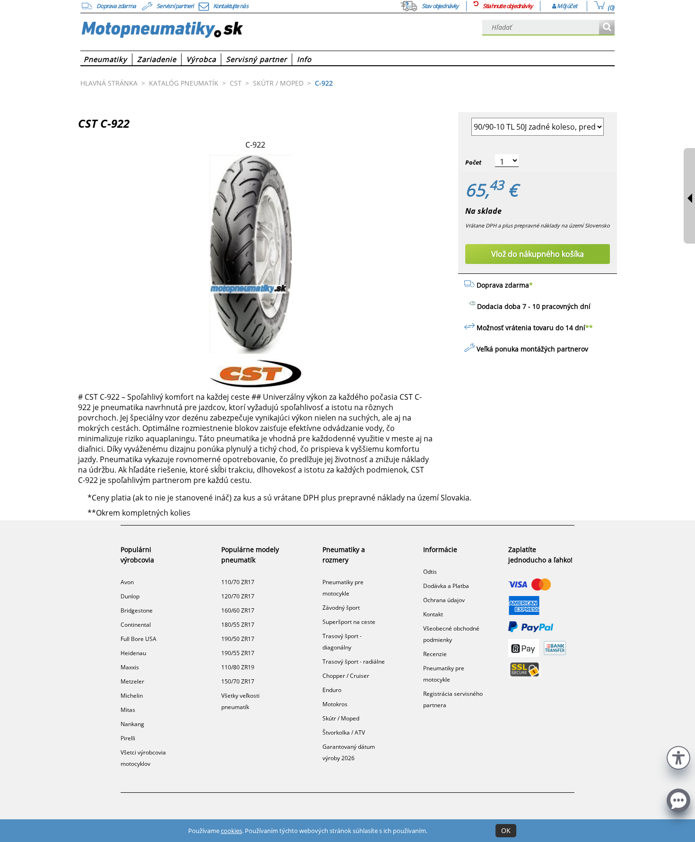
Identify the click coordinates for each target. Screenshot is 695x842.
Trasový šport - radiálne (353, 662)
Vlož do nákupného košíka (537, 254)
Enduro (331, 690)
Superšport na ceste (348, 622)
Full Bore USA (138, 639)
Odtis (430, 572)
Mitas (128, 710)
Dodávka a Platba (446, 586)
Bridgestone (137, 610)
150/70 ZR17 (237, 681)
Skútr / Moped (340, 718)
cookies (231, 830)
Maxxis (130, 667)
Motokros (335, 704)
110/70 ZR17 (237, 582)
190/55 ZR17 (237, 653)
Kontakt (433, 614)
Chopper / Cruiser (345, 676)
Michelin (132, 696)
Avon (127, 582)
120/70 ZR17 (237, 596)
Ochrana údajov (444, 600)
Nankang (132, 724)
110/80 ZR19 (237, 667)
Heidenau (133, 653)
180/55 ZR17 (237, 625)
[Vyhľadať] (607, 27)
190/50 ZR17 (237, 639)
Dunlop (130, 596)
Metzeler (132, 681)
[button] (678, 756)
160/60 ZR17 (237, 610)
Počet (473, 162)
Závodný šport (341, 608)
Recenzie (435, 654)
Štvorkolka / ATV (343, 732)
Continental (136, 625)
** (589, 327)
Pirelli (128, 738)
